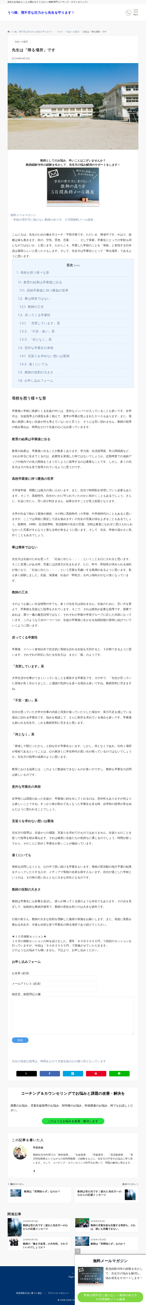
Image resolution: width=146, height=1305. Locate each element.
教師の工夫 (31, 307)
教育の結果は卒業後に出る (40, 282)
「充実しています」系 (39, 323)
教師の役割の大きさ (35, 372)
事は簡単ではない (34, 298)
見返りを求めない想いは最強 (44, 356)
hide (76, 265)
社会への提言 (21, 41)
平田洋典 (38, 1147)
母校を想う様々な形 (33, 272)
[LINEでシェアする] (119, 1073)
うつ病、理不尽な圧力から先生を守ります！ (41, 12)
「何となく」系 (35, 339)
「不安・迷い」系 (37, 331)
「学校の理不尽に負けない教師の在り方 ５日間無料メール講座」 (53, 219)
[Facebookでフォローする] (34, 1171)
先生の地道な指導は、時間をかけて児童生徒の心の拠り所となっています (59, 1061)
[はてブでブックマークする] (73, 1073)
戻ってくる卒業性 (34, 315)
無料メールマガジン (23, 215)
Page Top (73, 1277)
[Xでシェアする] (26, 1073)
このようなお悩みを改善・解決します (73, 1121)
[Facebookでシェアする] (50, 1073)
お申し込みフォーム (35, 380)
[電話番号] (128, 13)
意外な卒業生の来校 (35, 348)
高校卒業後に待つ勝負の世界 (43, 290)
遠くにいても (33, 364)
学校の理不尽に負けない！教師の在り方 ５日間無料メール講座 (112, 1297)
